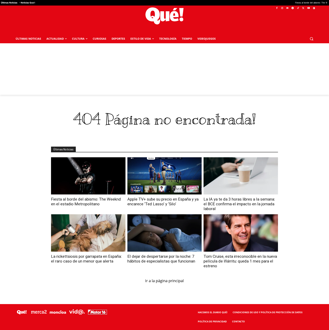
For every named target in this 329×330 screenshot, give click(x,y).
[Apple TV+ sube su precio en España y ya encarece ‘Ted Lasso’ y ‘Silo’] (164, 175)
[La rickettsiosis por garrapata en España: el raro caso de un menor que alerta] (88, 232)
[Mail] (287, 8)
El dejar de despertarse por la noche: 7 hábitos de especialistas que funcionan (161, 258)
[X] (303, 8)
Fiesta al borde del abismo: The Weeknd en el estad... (296, 3)
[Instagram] (282, 8)
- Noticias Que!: (27, 2)
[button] (311, 38)
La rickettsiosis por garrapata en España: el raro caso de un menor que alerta (86, 258)
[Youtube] (308, 8)
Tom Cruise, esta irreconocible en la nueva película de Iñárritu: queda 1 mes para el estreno (240, 261)
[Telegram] (293, 8)
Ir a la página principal (164, 280)
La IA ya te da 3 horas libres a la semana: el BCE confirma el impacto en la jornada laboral (239, 204)
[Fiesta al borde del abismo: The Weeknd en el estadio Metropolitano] (88, 175)
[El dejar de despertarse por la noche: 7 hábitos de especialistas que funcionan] (164, 232)
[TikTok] (298, 8)
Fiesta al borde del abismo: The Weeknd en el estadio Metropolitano (86, 201)
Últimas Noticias (9, 2)
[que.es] (164, 15)
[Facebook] (277, 8)
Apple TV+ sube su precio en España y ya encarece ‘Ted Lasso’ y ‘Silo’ (163, 201)
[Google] (314, 8)
